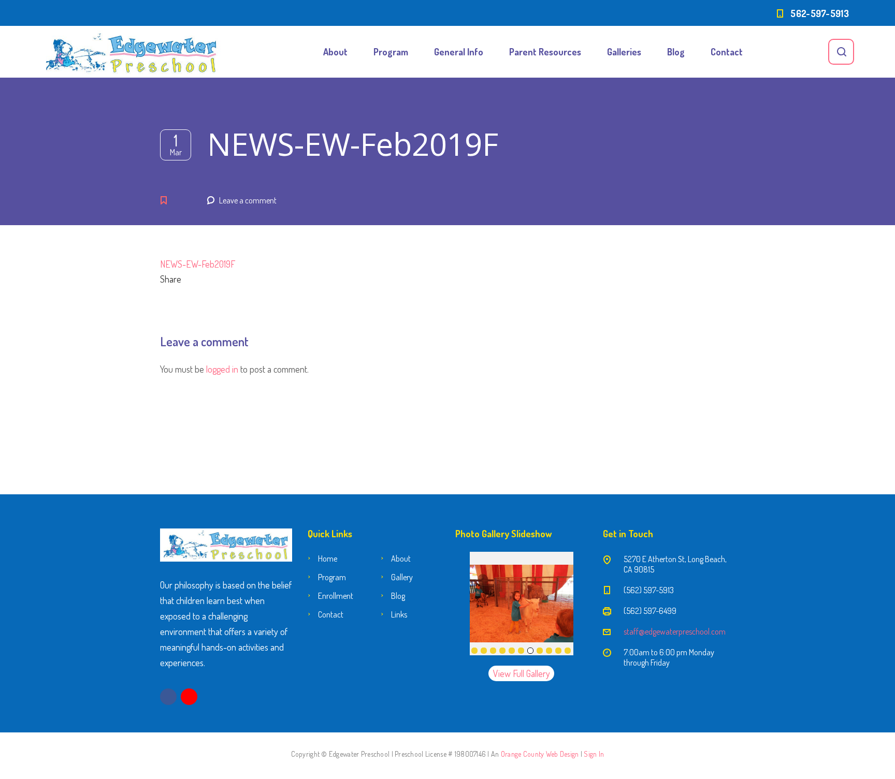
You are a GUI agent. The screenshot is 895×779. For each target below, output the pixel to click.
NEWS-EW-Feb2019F (197, 264)
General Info (458, 51)
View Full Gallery (521, 673)
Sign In (594, 753)
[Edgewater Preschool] (131, 52)
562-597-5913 (819, 13)
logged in (222, 369)
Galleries (624, 51)
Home (327, 558)
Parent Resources (545, 51)
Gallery (402, 577)
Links (399, 614)
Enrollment (335, 596)
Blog (676, 51)
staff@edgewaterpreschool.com (675, 631)
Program (390, 51)
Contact (727, 51)
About (335, 51)
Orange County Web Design (540, 753)
